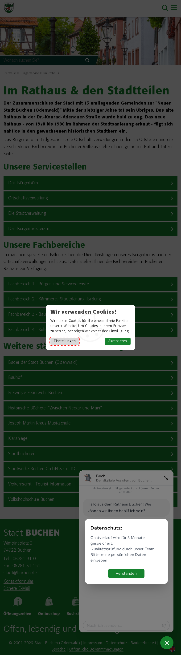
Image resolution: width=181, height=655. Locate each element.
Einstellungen (65, 341)
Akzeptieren (117, 341)
